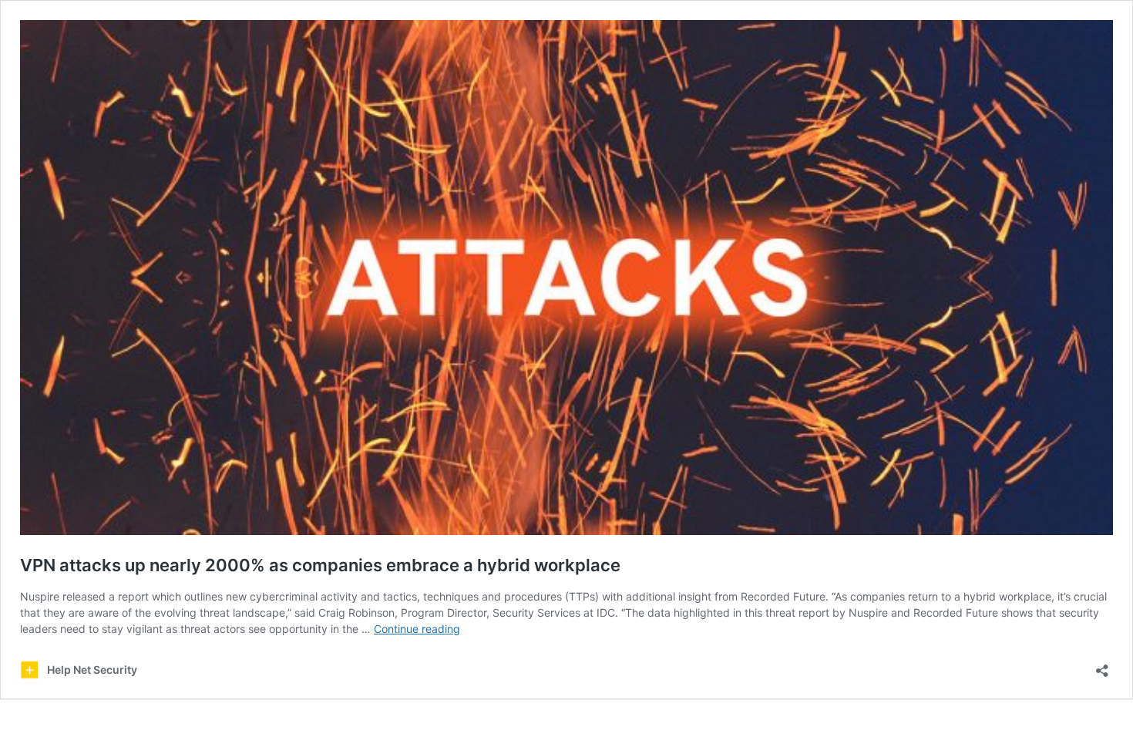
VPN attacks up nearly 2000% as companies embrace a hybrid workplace (320, 565)
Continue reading (417, 628)
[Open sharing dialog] (1102, 666)
